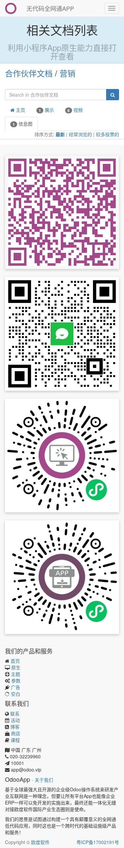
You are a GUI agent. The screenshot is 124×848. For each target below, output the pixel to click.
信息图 (22, 123)
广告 (15, 687)
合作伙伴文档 (29, 73)
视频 (75, 109)
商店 (15, 733)
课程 (15, 740)
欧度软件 (40, 842)
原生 (16, 667)
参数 (16, 680)
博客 (15, 726)
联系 (15, 713)
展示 (46, 109)
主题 (15, 674)
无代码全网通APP (50, 8)
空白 (15, 693)
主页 (20, 109)
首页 (15, 660)
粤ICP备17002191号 (97, 842)
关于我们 (44, 780)
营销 (67, 73)
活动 (15, 720)
